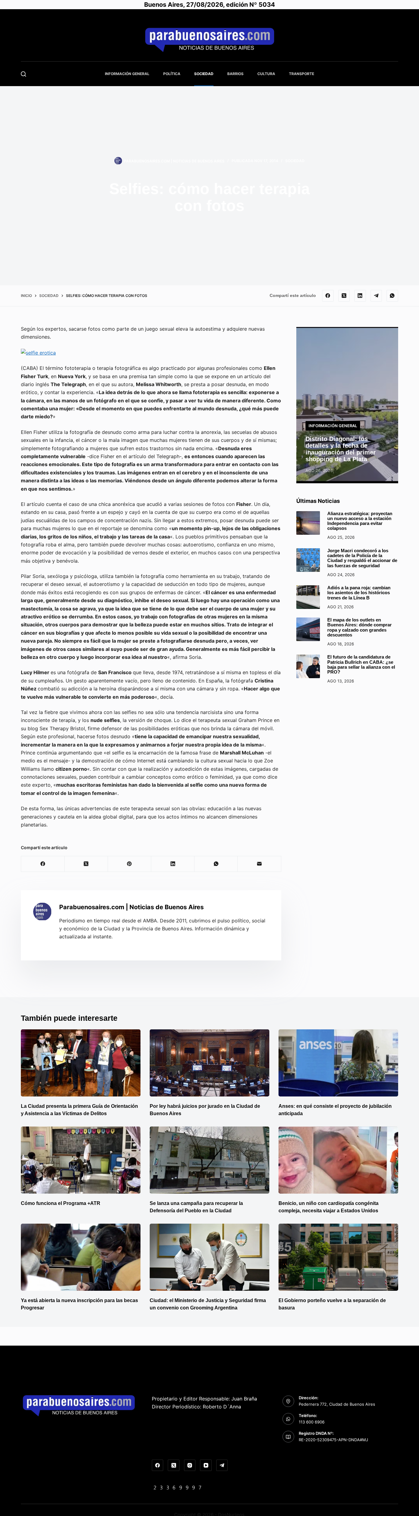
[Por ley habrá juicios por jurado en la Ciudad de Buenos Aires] (209, 1062)
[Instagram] (190, 1465)
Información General (127, 73)
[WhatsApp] (392, 296)
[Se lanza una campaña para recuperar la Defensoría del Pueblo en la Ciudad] (209, 1160)
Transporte (301, 73)
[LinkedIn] (360, 296)
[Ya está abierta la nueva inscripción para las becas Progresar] (80, 1257)
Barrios (235, 73)
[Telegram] (376, 296)
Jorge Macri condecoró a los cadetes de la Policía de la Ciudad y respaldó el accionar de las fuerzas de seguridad (362, 558)
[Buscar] (23, 74)
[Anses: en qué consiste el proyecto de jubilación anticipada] (338, 1062)
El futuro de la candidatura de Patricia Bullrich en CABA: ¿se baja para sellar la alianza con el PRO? (361, 664)
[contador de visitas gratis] (177, 1487)
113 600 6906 (312, 1421)
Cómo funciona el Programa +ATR (60, 1203)
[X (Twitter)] (344, 296)
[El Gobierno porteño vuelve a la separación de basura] (338, 1257)
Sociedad (203, 73)
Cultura (266, 73)
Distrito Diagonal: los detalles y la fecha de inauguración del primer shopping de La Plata (341, 448)
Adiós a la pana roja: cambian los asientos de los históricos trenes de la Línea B (358, 592)
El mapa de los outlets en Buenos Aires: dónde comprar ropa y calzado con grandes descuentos (359, 627)
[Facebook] (328, 296)
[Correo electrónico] (259, 864)
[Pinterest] (129, 864)
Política (171, 73)
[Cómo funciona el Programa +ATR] (80, 1160)
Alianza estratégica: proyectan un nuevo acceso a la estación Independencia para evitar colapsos (359, 521)
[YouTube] (206, 1465)
